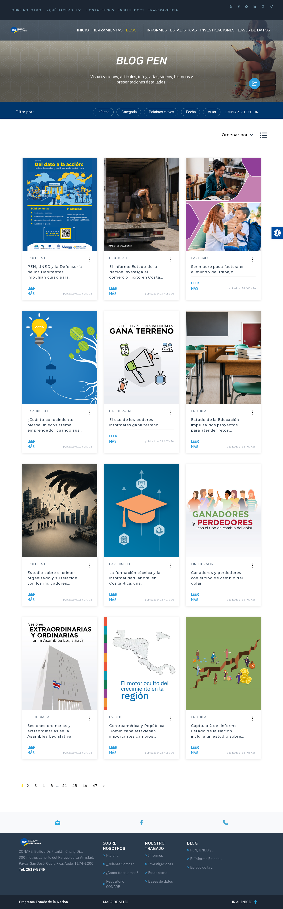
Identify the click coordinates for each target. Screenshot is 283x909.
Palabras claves (161, 112)
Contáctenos (100, 10)
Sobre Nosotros (27, 10)
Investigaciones (217, 30)
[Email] (57, 822)
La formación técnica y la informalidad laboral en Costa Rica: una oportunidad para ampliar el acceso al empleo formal (136, 578)
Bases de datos (254, 30)
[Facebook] (239, 6)
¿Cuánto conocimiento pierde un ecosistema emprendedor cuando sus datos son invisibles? (53, 425)
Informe (103, 112)
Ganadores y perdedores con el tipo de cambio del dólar (217, 578)
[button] (277, 233)
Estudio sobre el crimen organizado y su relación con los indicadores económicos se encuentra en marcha (53, 578)
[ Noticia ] (36, 258)
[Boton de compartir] (254, 83)
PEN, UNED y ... (202, 850)
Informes (157, 30)
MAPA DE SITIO (115, 902)
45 (75, 785)
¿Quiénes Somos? (120, 864)
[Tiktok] (271, 6)
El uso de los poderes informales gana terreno (134, 422)
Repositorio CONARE (115, 884)
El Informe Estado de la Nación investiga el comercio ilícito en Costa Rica (134, 272)
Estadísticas (183, 30)
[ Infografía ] (121, 411)
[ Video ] (116, 717)
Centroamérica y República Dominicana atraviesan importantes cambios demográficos (136, 731)
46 (85, 785)
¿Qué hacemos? (62, 10)
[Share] (89, 260)
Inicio (83, 30)
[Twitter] (231, 7)
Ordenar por (235, 134)
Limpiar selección (242, 112)
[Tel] (226, 822)
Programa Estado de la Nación (43, 902)
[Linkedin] (255, 6)
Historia (112, 855)
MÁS (31, 291)
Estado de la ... (201, 867)
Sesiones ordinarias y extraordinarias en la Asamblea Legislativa (49, 731)
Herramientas (107, 30)
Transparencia (163, 10)
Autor (212, 112)
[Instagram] (263, 6)
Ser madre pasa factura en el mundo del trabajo (218, 269)
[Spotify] (246, 6)
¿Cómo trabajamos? (122, 872)
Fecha (191, 112)
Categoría (129, 112)
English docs (131, 10)
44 (64, 785)
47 (95, 785)
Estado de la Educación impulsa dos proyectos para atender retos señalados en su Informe (216, 425)
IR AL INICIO (242, 902)
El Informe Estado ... (206, 859)
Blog (131, 30)
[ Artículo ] (201, 258)
